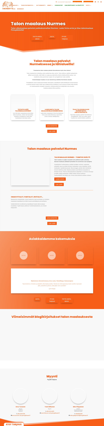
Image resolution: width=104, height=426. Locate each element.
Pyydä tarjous (65, 38)
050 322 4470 (50, 411)
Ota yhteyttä (52, 126)
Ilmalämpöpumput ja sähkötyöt (74, 5)
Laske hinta (60, 179)
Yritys (88, 5)
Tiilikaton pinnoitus (27, 5)
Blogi (13, 9)
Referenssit (20, 9)
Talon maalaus (13, 5)
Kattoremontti (40, 5)
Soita (52, 36)
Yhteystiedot (6, 9)
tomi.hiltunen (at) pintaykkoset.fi (50, 413)
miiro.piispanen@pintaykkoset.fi (79, 415)
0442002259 (78, 413)
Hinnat (49, 5)
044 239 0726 (21, 413)
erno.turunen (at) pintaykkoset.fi (21, 415)
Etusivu (4, 5)
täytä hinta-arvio (37, 38)
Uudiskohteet (59, 5)
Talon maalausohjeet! (19, 344)
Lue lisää (52, 131)
